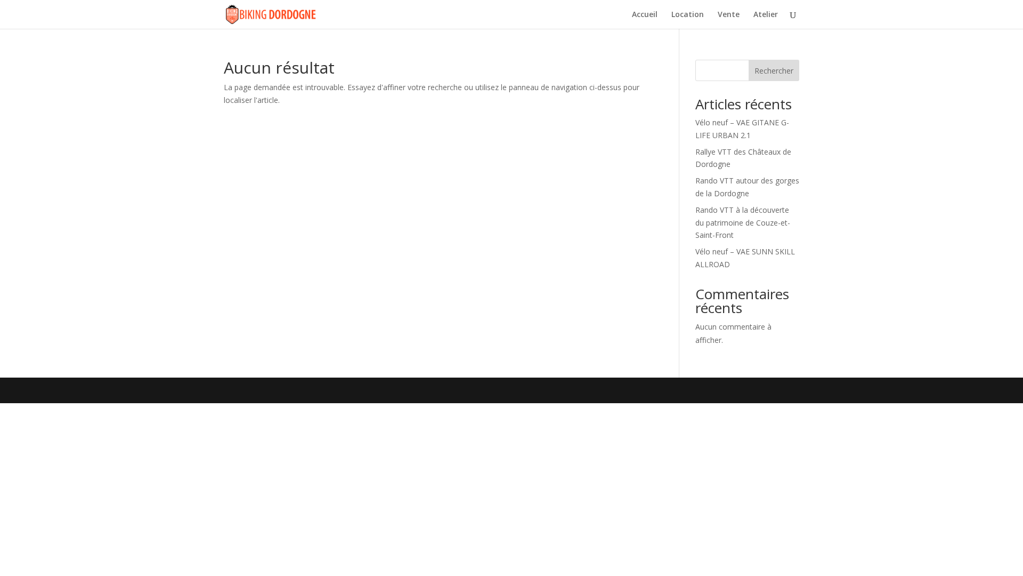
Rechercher (773, 71)
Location (687, 15)
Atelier (765, 15)
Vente (729, 15)
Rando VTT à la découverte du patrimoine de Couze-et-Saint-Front (742, 223)
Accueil (644, 15)
